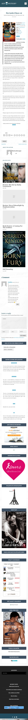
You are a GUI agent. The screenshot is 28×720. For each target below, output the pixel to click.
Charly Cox (11, 579)
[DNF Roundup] (14, 249)
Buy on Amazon (18, 33)
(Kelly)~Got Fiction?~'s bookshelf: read (11, 564)
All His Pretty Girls (10, 578)
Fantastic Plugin (23, 719)
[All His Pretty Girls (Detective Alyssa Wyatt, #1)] (4, 581)
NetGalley (20, 32)
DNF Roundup (8, 269)
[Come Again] (4, 586)
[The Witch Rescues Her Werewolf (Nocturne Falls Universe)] (4, 590)
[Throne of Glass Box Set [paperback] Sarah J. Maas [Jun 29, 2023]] (4, 573)
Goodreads (18, 35)
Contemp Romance (22, 27)
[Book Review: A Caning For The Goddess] (14, 217)
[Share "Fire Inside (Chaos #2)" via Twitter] (6, 135)
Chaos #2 (23, 22)
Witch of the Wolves (14, 696)
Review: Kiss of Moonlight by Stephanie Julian (13, 206)
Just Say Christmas (10, 567)
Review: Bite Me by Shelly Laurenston (12, 185)
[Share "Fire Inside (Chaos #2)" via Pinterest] (9, 135)
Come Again (10, 583)
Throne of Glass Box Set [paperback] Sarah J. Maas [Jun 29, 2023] (10, 573)
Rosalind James (10, 568)
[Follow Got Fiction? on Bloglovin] (14, 504)
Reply (18, 304)
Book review (20, 15)
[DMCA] (14, 661)
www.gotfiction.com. (11, 719)
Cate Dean (13, 590)
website (23, 39)
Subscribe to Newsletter (9, 347)
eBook (20, 30)
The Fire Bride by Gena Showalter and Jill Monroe (14, 689)
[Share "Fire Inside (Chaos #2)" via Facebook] (4, 135)
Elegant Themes (12, 715)
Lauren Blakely (10, 584)
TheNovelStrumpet (10, 15)
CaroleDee (10, 282)
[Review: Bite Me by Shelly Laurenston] (14, 173)
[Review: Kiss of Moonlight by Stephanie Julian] (14, 196)
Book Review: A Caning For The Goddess (13, 226)
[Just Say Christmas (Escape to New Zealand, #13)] (4, 570)
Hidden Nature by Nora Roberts (14, 699)
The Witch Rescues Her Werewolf (10, 588)
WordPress (20, 715)
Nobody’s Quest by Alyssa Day (14, 686)
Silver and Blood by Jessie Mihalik (14, 692)
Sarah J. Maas (13, 575)
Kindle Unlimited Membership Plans (14, 651)
